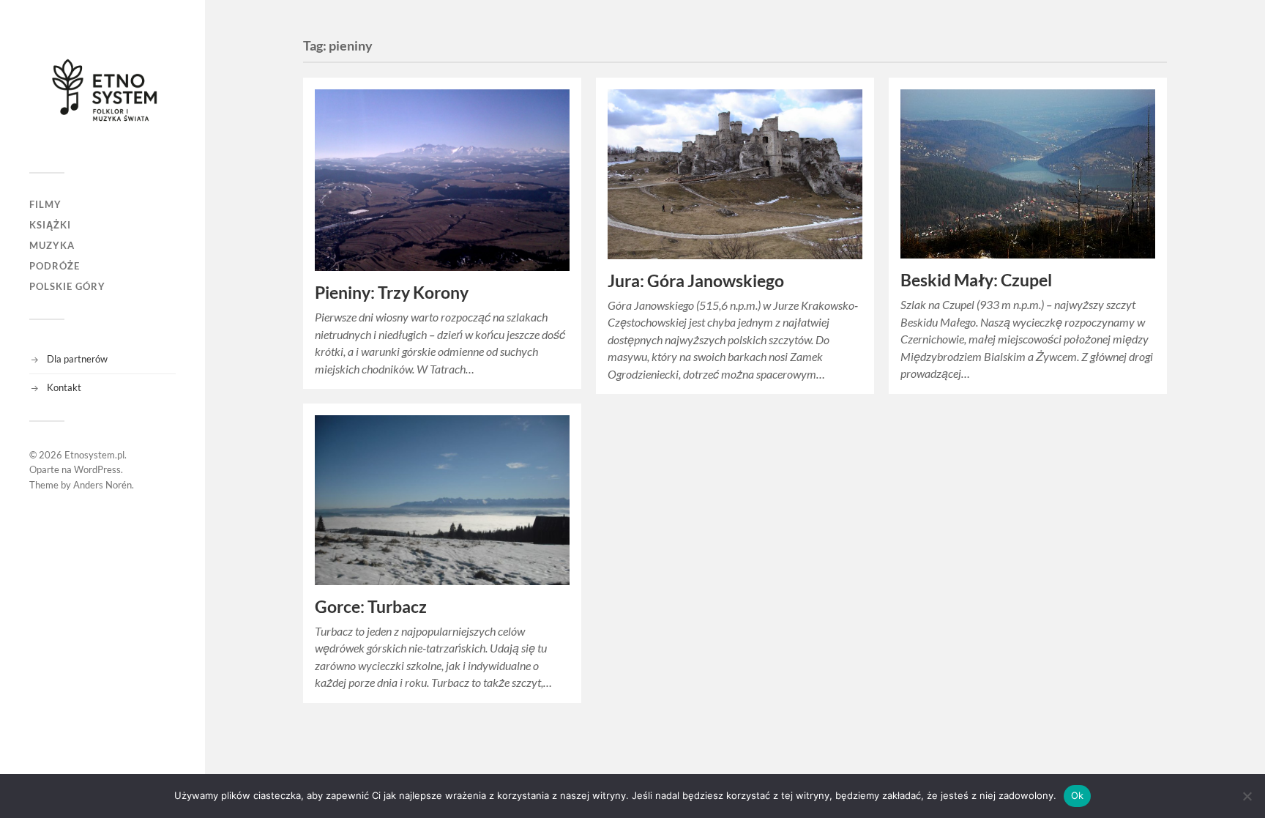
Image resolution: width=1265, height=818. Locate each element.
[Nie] (1246, 796)
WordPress (97, 469)
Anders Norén (102, 485)
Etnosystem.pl (94, 455)
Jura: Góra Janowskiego (696, 281)
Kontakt (64, 387)
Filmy (45, 204)
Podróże (54, 266)
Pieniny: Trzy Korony (392, 292)
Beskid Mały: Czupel (976, 280)
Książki (50, 225)
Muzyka (52, 245)
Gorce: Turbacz (371, 607)
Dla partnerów (77, 359)
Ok (1077, 795)
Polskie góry (67, 286)
